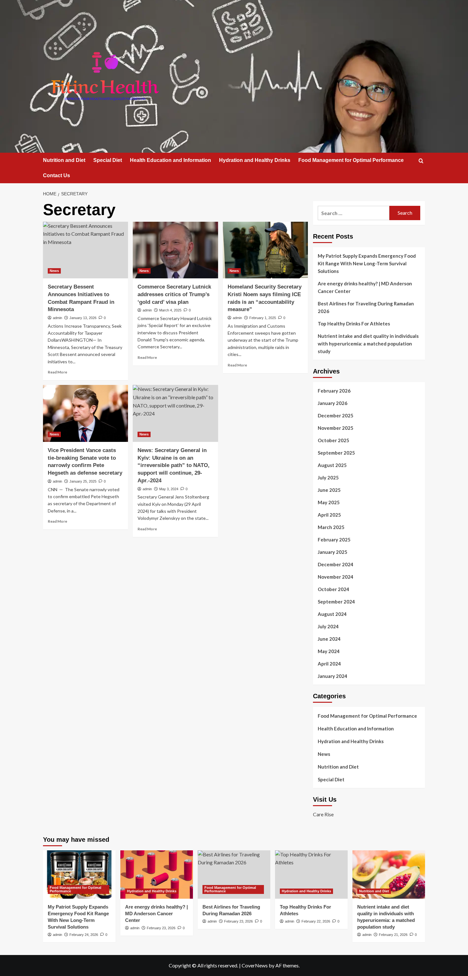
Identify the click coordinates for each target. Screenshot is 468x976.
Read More (57, 372)
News (54, 271)
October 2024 (333, 589)
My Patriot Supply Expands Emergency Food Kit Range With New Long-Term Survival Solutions (367, 263)
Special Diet (107, 160)
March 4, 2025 (170, 310)
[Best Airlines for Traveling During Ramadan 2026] (234, 874)
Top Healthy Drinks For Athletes (354, 323)
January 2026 (332, 403)
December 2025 (335, 415)
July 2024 (328, 626)
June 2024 (329, 639)
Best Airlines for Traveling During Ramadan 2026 (366, 307)
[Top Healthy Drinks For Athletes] (311, 874)
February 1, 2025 (262, 318)
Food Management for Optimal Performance (351, 160)
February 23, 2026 (161, 928)
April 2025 (329, 515)
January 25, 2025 (82, 481)
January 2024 (332, 676)
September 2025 (336, 453)
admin (57, 318)
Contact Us (56, 175)
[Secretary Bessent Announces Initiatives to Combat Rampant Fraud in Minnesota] (85, 250)
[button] (421, 160)
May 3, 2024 (168, 489)
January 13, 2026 (82, 318)
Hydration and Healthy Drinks (254, 160)
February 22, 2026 (315, 921)
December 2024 (335, 564)
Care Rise (323, 814)
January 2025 (332, 552)
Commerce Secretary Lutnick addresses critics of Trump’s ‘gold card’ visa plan (174, 294)
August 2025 (332, 465)
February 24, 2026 (83, 935)
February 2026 (334, 391)
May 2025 (329, 502)
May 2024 (329, 651)
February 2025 (334, 539)
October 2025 (333, 440)
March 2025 (331, 527)
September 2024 (336, 601)
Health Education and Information (170, 160)
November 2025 (335, 428)
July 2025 (328, 477)
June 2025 (329, 490)
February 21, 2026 (393, 935)
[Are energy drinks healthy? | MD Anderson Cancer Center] (156, 874)
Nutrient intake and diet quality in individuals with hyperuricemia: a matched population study (368, 343)
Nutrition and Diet (64, 160)
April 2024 (329, 663)
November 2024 (335, 577)
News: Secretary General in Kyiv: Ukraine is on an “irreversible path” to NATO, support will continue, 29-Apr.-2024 (173, 465)
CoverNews (255, 965)
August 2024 (332, 614)
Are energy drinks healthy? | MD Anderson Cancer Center (365, 287)
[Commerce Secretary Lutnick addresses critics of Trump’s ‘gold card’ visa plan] (175, 250)
